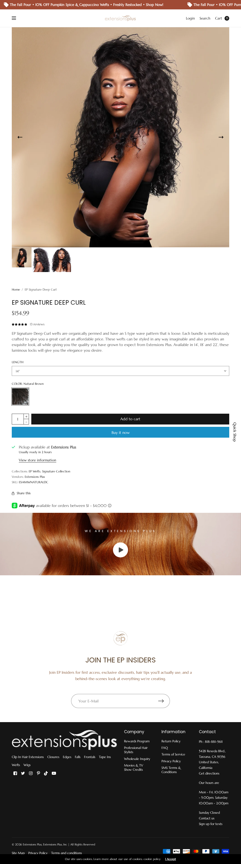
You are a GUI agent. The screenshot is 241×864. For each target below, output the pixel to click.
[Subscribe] (164, 701)
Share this (24, 493)
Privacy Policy (171, 761)
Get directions (209, 773)
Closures (53, 757)
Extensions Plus (35, 477)
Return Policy (171, 741)
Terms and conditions (66, 853)
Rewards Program (136, 741)
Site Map (18, 853)
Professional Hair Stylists (136, 750)
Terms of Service (173, 754)
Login (190, 18)
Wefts (16, 765)
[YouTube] (54, 773)
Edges (67, 757)
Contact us (206, 818)
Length (17, 362)
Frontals (89, 757)
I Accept (170, 859)
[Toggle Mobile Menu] (17, 18)
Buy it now (121, 432)
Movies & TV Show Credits (133, 767)
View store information (37, 460)
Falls (77, 757)
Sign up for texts (210, 824)
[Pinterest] (38, 773)
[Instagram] (30, 773)
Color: (28, 383)
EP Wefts (34, 471)
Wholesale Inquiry (137, 759)
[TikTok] (46, 773)
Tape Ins (105, 757)
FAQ (164, 748)
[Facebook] (15, 773)
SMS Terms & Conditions (171, 770)
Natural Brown (20, 396)
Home (16, 290)
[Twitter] (23, 773)
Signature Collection (56, 471)
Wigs (27, 765)
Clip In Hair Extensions (28, 757)
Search (205, 18)
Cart (218, 18)
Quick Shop (235, 432)
